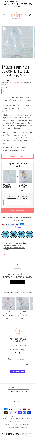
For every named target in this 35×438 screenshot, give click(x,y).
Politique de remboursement (24, 418)
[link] (9, 176)
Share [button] (5, 254)
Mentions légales (14, 427)
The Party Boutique (13, 416)
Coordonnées (24, 427)
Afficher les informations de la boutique (14, 248)
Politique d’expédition (26, 424)
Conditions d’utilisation (11, 424)
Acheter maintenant (17, 210)
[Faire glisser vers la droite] (22, 61)
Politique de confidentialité (18, 421)
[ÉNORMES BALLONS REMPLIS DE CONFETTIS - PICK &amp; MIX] (22, 303)
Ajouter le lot (17, 202)
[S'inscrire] (27, 364)
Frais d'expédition (15, 82)
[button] (4, 15)
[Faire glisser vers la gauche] (13, 61)
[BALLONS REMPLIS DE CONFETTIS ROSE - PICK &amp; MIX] (8, 303)
